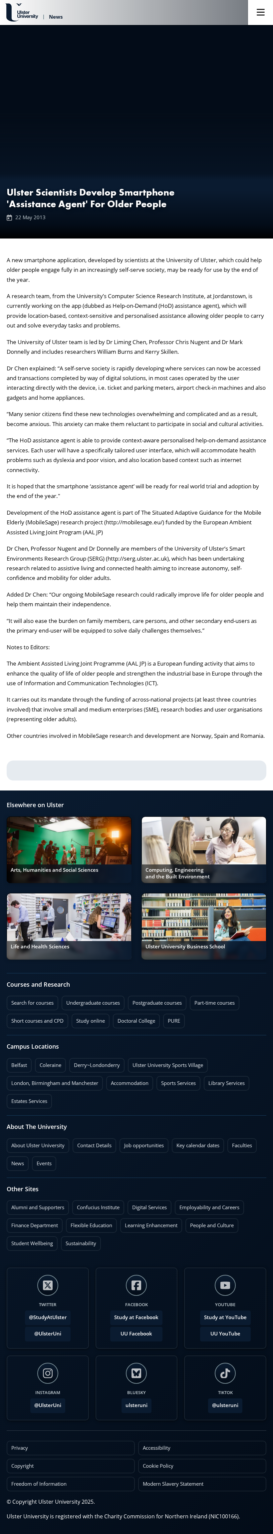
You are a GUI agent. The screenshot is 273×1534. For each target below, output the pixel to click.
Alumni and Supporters (35, 1205)
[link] (69, 849)
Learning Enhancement (148, 1223)
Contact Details (94, 1145)
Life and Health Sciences (40, 946)
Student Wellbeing (30, 1241)
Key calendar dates (197, 1145)
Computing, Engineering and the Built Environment (177, 873)
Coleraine (48, 1063)
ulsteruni (136, 1405)
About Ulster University (38, 1145)
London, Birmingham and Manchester (54, 1083)
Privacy (19, 1447)
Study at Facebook (136, 1317)
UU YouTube (225, 1333)
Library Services (224, 1081)
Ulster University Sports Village (168, 1065)
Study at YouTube (225, 1317)
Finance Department (32, 1223)
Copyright (22, 1465)
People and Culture (209, 1223)
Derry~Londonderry (94, 1063)
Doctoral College (134, 1019)
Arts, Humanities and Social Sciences (54, 870)
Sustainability (78, 1241)
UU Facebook (136, 1333)
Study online (88, 1019)
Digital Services (147, 1205)
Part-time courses (212, 1001)
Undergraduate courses (91, 1001)
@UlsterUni (43, 1332)
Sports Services (176, 1081)
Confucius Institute (96, 1205)
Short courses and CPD (35, 1019)
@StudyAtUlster (48, 1317)
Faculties (242, 1145)
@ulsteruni (223, 1403)
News (15, 1161)
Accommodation (127, 1081)
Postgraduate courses (155, 1001)
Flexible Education (89, 1223)
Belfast (17, 1063)
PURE (174, 1020)
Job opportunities (144, 1145)
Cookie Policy (158, 1465)
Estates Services (27, 1099)
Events (42, 1161)
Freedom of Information (39, 1483)
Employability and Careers (207, 1205)
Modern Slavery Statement (173, 1483)
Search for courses (32, 1002)
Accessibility (156, 1447)
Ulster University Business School (185, 946)
